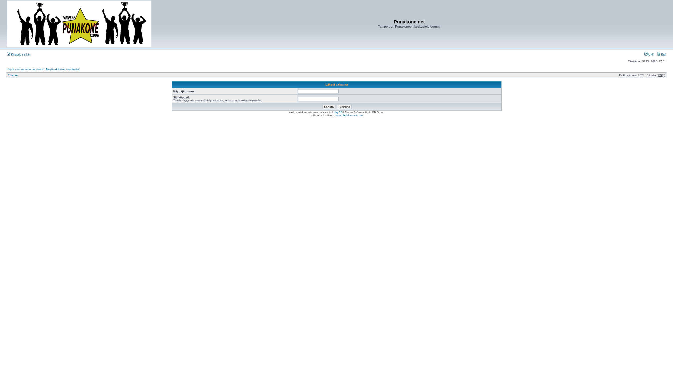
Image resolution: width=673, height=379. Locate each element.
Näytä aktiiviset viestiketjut (63, 69)
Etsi (663, 54)
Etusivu (13, 75)
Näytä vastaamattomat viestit (25, 69)
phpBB (338, 112)
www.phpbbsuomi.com (349, 115)
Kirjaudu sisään (20, 54)
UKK (650, 54)
